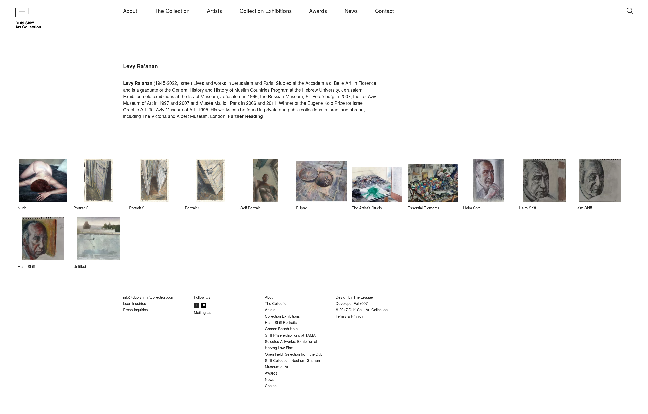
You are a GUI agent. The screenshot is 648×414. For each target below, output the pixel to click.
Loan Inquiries (134, 303)
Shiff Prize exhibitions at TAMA (290, 335)
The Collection (172, 11)
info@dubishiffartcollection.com (148, 297)
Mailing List (203, 312)
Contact (384, 11)
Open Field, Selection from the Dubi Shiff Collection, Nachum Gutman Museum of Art (294, 360)
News (351, 11)
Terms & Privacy (349, 316)
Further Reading (245, 116)
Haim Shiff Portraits (281, 322)
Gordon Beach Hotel (281, 328)
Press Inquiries (135, 309)
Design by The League (354, 297)
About (130, 11)
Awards (318, 11)
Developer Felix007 (352, 303)
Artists (214, 11)
